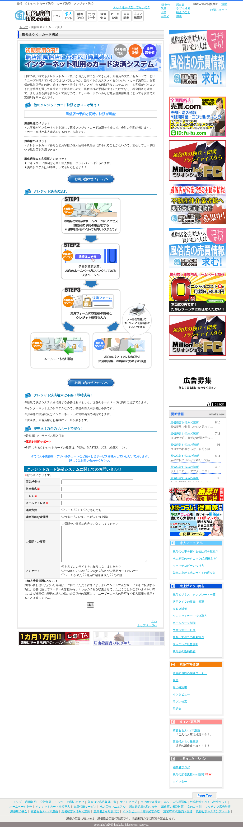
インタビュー (181, 694)
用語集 (177, 708)
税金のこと (183, 12)
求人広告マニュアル (113, 806)
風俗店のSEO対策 (172, 806)
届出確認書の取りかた (143, 806)
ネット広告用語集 (175, 802)
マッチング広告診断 (185, 644)
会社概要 (45, 802)
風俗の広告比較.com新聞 (189, 774)
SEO (163, 12)
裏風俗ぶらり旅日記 (185, 741)
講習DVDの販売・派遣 (177, 811)
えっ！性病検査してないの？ (131, 7)
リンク (59, 802)
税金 (175, 680)
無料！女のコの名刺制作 (188, 637)
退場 (224, 4)
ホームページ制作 (184, 623)
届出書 (180, 4)
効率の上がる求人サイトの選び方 (194, 572)
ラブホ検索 (183, 8)
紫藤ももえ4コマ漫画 (186, 730)
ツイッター (180, 781)
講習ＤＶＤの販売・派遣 (188, 601)
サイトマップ (128, 802)
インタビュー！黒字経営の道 (141, 811)
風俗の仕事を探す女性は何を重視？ (195, 551)
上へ (154, 621)
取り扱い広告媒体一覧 (102, 802)
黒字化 (165, 16)
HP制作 (165, 4)
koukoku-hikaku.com (126, 824)
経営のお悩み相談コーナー (190, 673)
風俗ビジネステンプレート (213, 811)
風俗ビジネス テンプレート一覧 (194, 594)
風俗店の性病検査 (184, 651)
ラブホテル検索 (150, 802)
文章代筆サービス (184, 630)
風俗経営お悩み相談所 (184, 422)
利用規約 (31, 802)
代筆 (163, 8)
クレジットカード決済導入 (190, 616)
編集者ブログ (181, 767)
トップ (23, 27)
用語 (179, 16)
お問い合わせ (218, 10)
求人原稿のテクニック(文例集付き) (195, 558)
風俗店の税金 (18, 811)
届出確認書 (180, 687)
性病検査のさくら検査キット (208, 802)
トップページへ (147, 625)
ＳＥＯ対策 (180, 608)
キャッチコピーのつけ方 (188, 565)
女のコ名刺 (194, 806)
